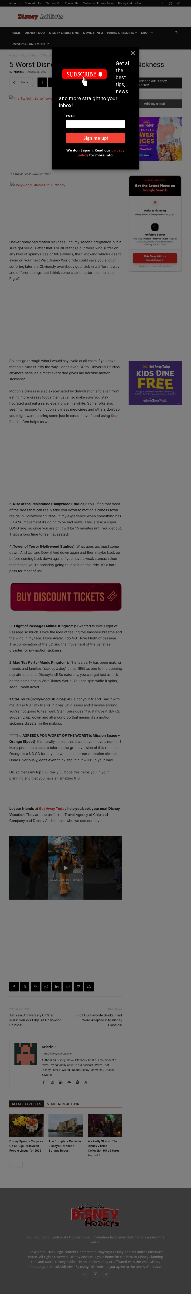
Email (70, 116)
